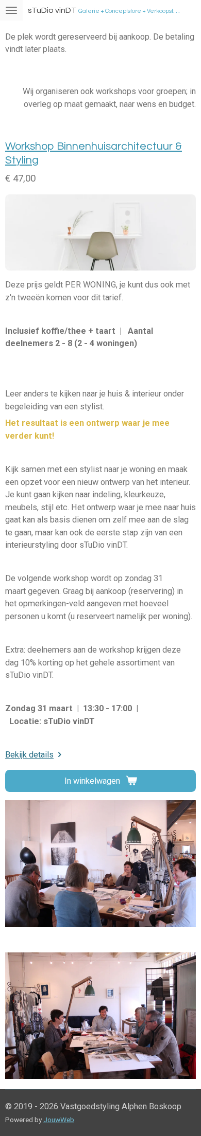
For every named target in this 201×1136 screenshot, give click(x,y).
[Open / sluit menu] (11, 10)
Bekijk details (29, 755)
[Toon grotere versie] (100, 863)
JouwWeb (58, 1119)
